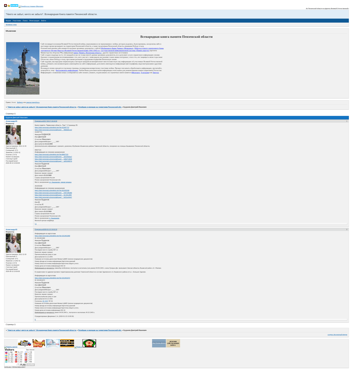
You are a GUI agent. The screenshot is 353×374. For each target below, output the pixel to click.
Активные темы (11, 24)
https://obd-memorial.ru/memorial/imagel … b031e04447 (53, 197)
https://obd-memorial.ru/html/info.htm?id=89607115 (51, 154)
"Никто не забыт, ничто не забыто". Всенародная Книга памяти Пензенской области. (41, 107)
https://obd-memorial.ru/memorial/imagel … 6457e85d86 (53, 193)
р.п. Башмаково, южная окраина (60, 182)
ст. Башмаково (54, 218)
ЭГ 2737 (45, 301)
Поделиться (39, 121)
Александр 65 (11, 121)
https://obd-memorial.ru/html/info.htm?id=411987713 (52, 127)
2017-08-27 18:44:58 (50, 121)
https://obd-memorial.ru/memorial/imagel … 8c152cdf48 (53, 195)
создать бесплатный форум (337, 334)
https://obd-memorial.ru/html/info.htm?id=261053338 (52, 190)
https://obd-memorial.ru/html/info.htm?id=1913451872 (52, 278)
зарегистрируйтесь (33, 102)
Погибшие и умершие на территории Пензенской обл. (100, 107)
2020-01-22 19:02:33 (50, 229)
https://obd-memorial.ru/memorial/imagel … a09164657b (53, 161)
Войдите (20, 102)
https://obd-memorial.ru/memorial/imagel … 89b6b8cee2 (53, 130)
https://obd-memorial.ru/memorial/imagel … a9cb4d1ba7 (53, 157)
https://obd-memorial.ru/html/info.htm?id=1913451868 (52, 236)
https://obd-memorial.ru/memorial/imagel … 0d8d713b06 (53, 159)
